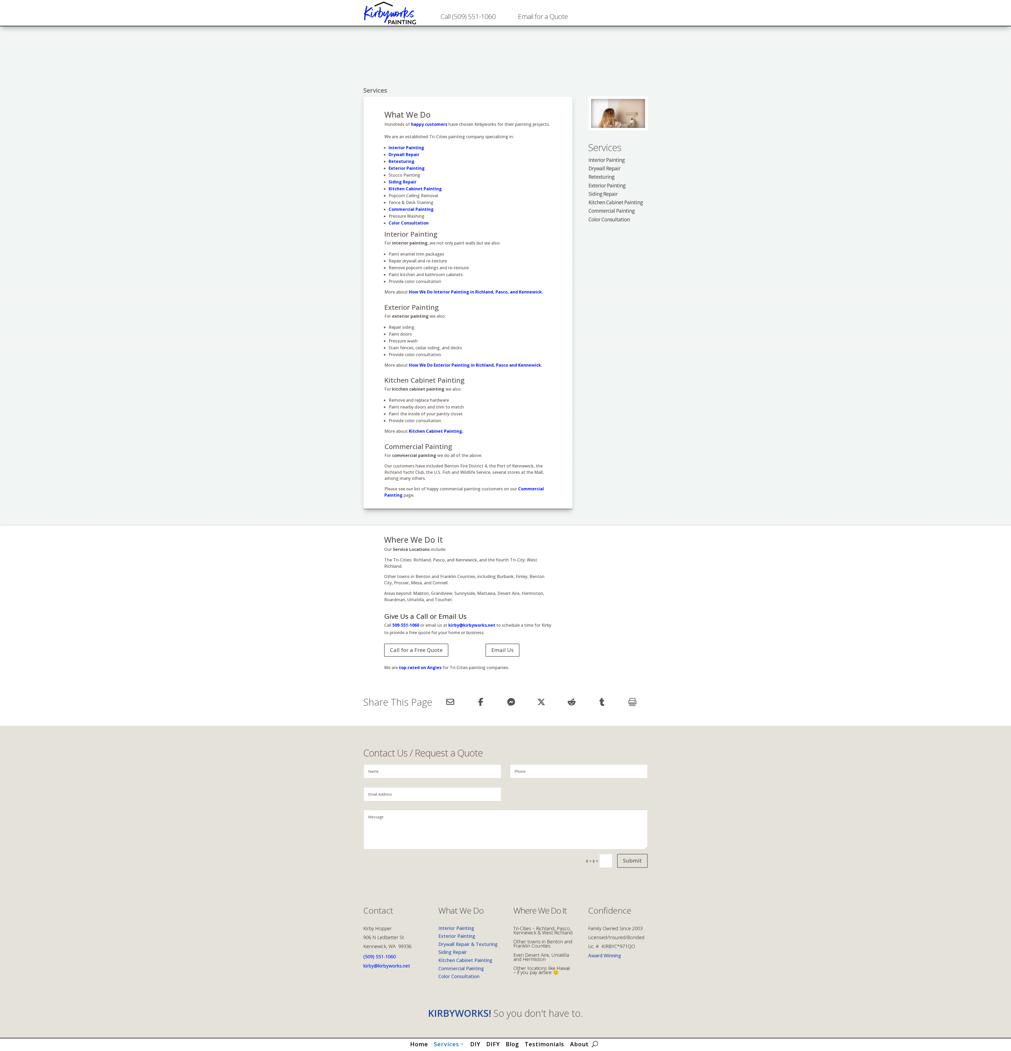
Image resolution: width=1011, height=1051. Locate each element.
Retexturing (401, 161)
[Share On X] (541, 702)
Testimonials (544, 1043)
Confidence (609, 911)
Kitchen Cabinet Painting (415, 189)
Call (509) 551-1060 (467, 16)
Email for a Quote (543, 16)
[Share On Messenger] (511, 702)
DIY (475, 1043)
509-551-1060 (405, 625)
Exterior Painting (407, 168)
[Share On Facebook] (480, 702)
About (579, 1043)
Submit (632, 860)
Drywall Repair (404, 154)
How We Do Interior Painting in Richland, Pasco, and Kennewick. (476, 292)
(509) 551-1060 (379, 956)
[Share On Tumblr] (602, 702)
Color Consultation (609, 219)
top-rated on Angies (420, 667)
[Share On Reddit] (572, 702)
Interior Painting (406, 148)
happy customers (429, 124)
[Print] (632, 702)
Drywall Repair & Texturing (468, 944)
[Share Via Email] (450, 702)
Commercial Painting (611, 210)
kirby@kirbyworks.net (471, 625)
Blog (512, 1043)
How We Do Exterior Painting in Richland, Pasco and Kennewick (475, 365)
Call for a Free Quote (416, 650)
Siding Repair (602, 194)
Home (419, 1043)
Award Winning (604, 955)
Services (604, 147)
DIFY (493, 1043)
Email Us (502, 650)
